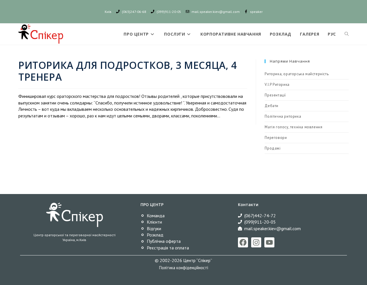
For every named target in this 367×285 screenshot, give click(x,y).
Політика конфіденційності (183, 267)
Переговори (276, 137)
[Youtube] (269, 242)
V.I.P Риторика (277, 84)
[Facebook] (243, 242)
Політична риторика (283, 116)
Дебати (271, 105)
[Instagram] (256, 242)
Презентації (275, 95)
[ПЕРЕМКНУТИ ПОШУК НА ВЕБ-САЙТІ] (346, 34)
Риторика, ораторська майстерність (297, 73)
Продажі (272, 148)
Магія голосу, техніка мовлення (293, 127)
